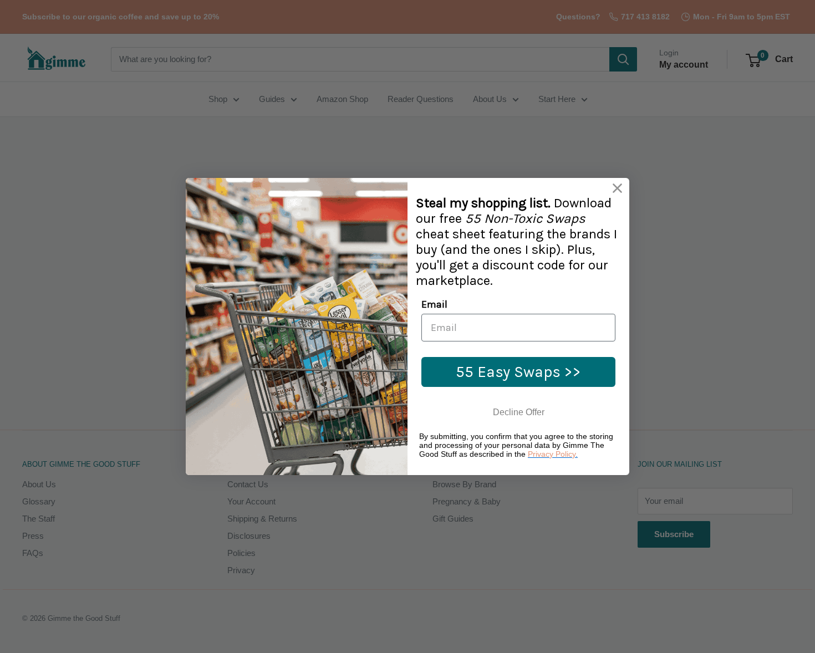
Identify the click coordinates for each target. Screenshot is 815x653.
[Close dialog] (617, 188)
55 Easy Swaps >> (518, 372)
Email (434, 304)
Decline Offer (518, 412)
